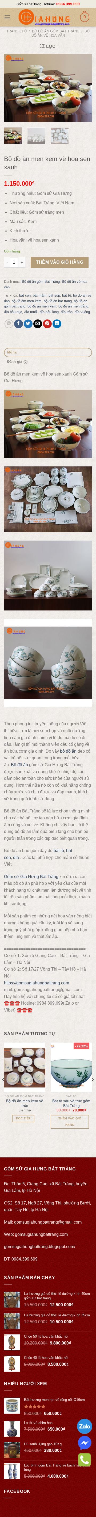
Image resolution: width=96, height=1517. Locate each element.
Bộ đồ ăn (19, 764)
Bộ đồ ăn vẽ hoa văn (60, 33)
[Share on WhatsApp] (9, 323)
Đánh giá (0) (17, 362)
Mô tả (12, 352)
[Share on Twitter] (28, 323)
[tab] (48, 352)
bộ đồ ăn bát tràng (58, 301)
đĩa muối (31, 312)
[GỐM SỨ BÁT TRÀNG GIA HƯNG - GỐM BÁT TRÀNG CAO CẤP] (43, 17)
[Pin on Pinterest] (47, 323)
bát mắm (39, 295)
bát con (25, 295)
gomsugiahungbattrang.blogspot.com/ (39, 1246)
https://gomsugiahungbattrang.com (36, 983)
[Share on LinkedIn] (57, 323)
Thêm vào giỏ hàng (59, 262)
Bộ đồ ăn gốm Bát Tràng (55, 31)
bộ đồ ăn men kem (41, 306)
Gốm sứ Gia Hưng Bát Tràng (31, 876)
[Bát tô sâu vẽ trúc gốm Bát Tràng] (71, 1067)
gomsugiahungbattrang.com (41, 1234)
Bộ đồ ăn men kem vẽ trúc (24, 1103)
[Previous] (12, 88)
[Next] (83, 88)
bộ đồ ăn (68, 751)
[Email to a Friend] (37, 323)
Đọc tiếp (23, 1118)
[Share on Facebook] (18, 323)
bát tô (66, 295)
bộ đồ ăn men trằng (73, 306)
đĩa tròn (67, 312)
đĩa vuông (82, 312)
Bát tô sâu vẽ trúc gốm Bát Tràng (71, 1103)
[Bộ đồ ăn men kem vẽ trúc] (24, 1067)
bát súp (54, 295)
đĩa (16, 857)
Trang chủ (16, 31)
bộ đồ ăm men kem (27, 301)
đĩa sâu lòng (49, 312)
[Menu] (7, 17)
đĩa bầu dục (13, 312)
